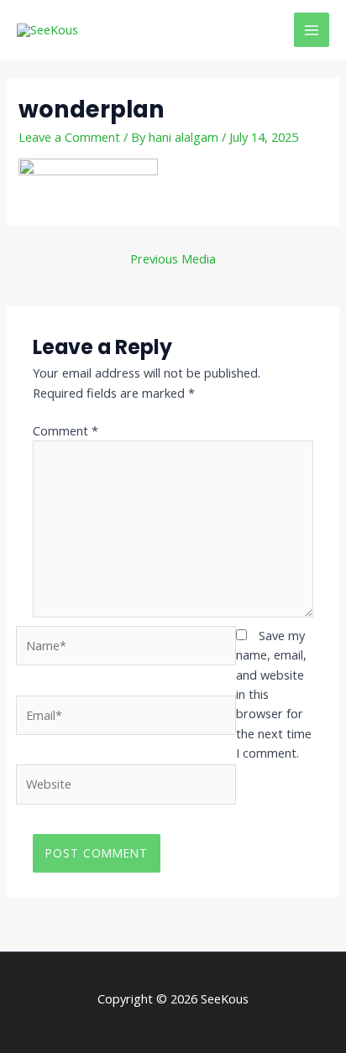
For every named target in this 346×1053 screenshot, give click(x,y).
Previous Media (173, 258)
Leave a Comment (69, 136)
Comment (65, 430)
